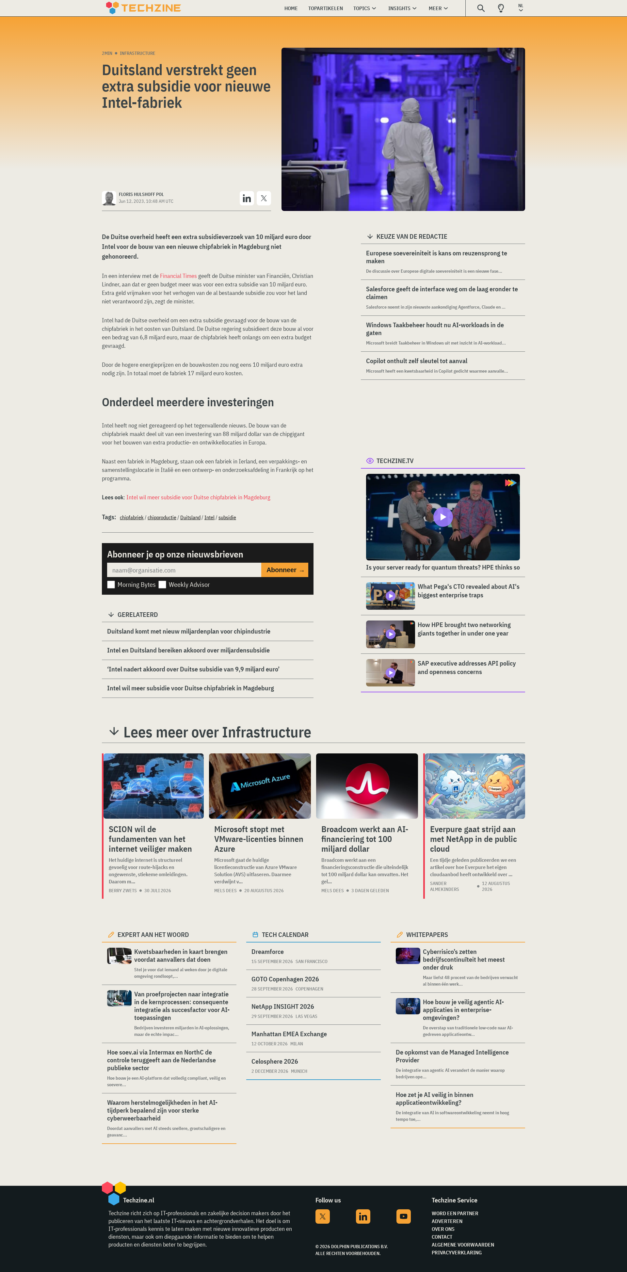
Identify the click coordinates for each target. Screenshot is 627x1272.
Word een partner (455, 1213)
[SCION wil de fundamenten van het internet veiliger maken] (154, 786)
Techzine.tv (395, 460)
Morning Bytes (137, 584)
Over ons (443, 1229)
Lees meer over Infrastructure (217, 732)
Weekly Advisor (189, 584)
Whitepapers (427, 934)
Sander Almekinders (444, 886)
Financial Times (178, 276)
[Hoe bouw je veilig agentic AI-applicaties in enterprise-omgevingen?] (408, 1018)
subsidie (227, 517)
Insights (399, 8)
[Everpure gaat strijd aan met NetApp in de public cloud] (475, 786)
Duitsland (190, 517)
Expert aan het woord (153, 934)
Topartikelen (325, 8)
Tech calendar (285, 934)
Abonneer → (285, 569)
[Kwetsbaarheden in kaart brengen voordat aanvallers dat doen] (119, 963)
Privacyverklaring (457, 1252)
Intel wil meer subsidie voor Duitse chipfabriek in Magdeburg (198, 497)
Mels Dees (225, 891)
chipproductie (162, 517)
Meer (435, 8)
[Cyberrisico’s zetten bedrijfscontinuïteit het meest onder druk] (408, 967)
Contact (442, 1236)
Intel (209, 517)
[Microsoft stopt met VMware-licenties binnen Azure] (260, 786)
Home (291, 8)
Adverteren (447, 1221)
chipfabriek (132, 517)
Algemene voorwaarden (463, 1244)
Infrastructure (137, 53)
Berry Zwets (123, 891)
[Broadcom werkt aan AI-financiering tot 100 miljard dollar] (367, 786)
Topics (361, 8)
